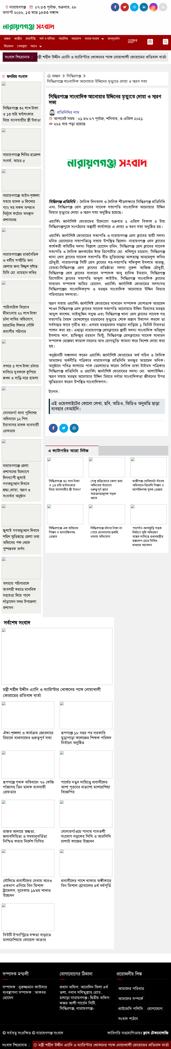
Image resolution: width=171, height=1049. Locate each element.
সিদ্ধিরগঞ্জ (74, 76)
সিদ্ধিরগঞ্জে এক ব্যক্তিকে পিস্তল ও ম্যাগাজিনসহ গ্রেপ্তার (63, 532)
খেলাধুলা (22, 46)
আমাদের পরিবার (131, 988)
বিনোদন (8, 46)
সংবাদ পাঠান (128, 1018)
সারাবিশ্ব (63, 39)
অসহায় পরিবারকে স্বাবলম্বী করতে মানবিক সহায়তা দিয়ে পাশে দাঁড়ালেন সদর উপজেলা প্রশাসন (19, 595)
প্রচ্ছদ (7, 39)
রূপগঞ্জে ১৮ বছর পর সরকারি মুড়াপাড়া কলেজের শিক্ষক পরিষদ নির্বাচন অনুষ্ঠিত (86, 737)
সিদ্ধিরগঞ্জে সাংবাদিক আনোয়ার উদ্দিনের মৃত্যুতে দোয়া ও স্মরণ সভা (97, 81)
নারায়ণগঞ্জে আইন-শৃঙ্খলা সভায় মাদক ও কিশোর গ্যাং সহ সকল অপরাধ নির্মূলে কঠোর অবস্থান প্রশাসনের (21, 207)
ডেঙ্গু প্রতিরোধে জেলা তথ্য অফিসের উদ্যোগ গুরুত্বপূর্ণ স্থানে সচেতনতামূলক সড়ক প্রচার (106, 489)
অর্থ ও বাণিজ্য (47, 39)
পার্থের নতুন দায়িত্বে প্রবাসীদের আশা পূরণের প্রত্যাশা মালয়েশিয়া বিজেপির (85, 787)
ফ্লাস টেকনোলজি (155, 1032)
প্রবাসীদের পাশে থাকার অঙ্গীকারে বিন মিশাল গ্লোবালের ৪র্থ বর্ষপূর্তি (86, 883)
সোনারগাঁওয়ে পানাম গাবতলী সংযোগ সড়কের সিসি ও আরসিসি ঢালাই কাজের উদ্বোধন (86, 836)
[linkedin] (144, 7)
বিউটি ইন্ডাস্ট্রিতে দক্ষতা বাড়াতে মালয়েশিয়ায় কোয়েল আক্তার (27, 937)
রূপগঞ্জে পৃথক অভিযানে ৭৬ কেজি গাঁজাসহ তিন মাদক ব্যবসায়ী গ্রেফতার (28, 787)
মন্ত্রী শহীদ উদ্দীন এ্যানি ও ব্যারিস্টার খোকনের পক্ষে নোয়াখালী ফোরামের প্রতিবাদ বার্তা (88, 57)
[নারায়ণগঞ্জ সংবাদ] (28, 25)
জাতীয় (18, 39)
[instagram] (134, 7)
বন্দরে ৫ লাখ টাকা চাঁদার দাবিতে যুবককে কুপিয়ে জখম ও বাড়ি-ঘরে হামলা (21, 372)
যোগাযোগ (155, 1008)
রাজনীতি (31, 39)
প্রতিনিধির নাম (67, 112)
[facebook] (115, 7)
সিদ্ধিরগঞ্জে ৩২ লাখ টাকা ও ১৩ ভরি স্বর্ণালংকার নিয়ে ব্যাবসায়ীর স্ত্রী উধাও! (65, 485)
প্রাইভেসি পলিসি (130, 1008)
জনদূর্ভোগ (114, 39)
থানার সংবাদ (92, 39)
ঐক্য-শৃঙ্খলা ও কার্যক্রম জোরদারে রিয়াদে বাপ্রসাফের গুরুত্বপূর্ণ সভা (28, 735)
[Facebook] (53, 428)
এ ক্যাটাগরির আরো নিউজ (68, 450)
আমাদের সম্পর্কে (130, 998)
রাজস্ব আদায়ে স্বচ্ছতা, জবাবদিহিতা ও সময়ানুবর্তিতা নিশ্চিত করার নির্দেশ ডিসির (25, 836)
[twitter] (124, 7)
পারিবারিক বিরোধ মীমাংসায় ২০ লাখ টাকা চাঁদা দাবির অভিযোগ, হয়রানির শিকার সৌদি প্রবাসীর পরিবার (20, 319)
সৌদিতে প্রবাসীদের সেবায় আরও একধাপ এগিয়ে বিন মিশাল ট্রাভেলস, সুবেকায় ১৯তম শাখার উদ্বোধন (27, 888)
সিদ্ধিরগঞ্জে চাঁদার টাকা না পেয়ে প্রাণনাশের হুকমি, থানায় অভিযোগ (106, 532)
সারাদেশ (76, 39)
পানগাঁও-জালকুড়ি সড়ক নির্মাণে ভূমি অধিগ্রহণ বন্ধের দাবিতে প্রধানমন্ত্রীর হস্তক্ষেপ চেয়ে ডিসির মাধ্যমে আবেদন (147, 536)
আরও (34, 46)
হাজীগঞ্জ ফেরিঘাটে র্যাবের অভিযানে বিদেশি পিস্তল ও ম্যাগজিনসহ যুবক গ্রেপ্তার (148, 485)
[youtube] (153, 7)
